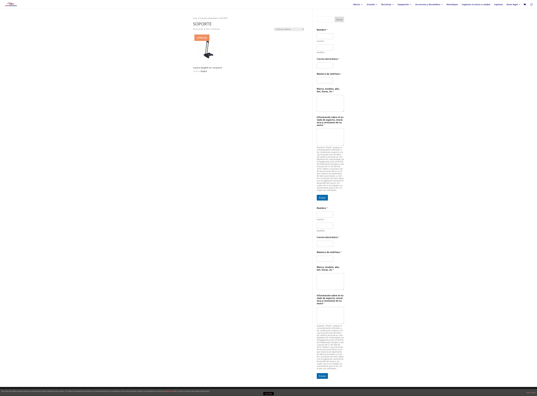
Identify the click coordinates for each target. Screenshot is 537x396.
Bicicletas (386, 4)
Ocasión (371, 4)
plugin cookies (531, 392)
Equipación (403, 4)
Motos (356, 4)
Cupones (498, 4)
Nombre (320, 41)
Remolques (452, 4)
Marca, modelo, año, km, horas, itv (328, 90)
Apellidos (321, 52)
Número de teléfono (329, 74)
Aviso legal (512, 4)
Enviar (322, 197)
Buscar (339, 19)
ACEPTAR (268, 394)
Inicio (195, 18)
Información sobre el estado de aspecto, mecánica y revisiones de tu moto (330, 121)
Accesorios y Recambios (427, 4)
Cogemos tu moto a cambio (476, 4)
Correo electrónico (328, 59)
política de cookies (170, 391)
